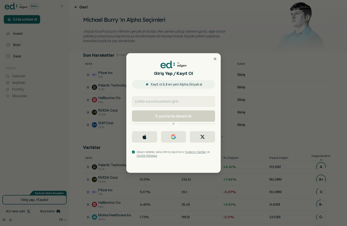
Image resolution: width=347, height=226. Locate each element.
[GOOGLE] (173, 137)
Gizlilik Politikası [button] (147, 155)
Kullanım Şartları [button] (195, 152)
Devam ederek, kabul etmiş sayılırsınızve (173, 153)
